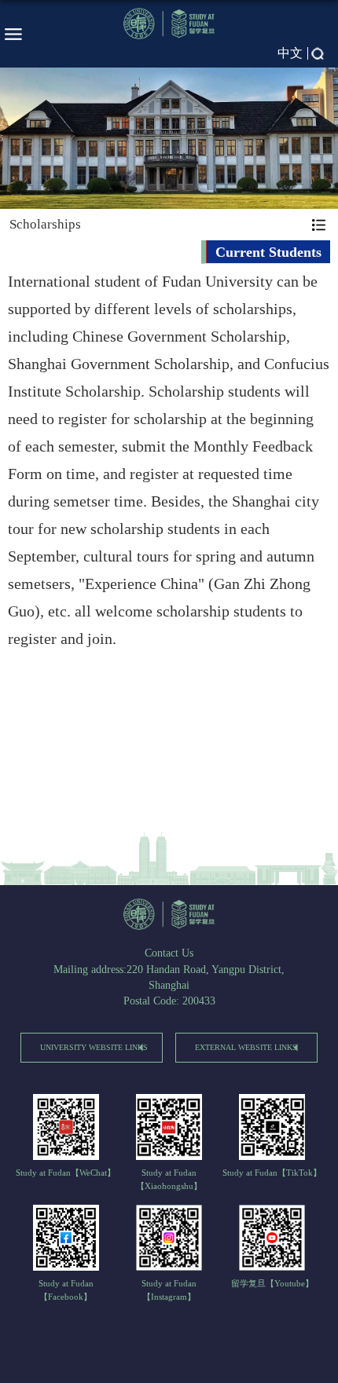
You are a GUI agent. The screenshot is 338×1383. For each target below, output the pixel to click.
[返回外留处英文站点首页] (169, 914)
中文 (290, 53)
